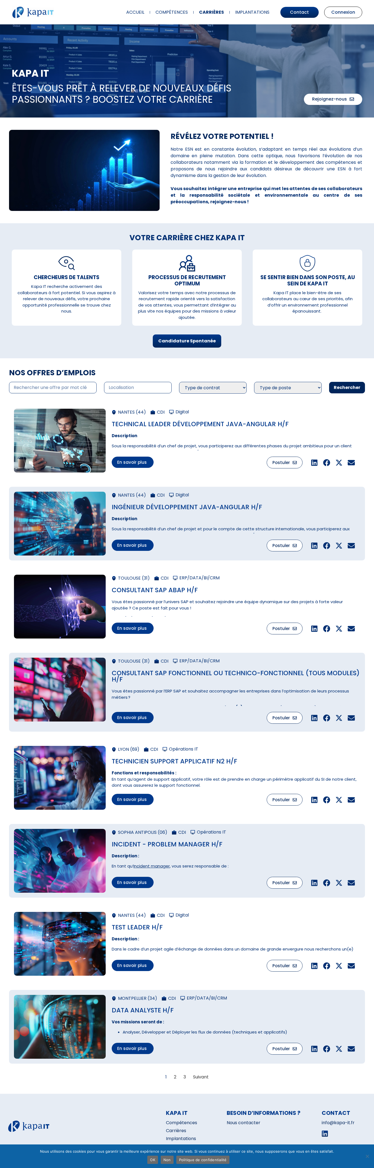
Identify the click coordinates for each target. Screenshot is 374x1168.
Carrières (211, 12)
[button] (133, 462)
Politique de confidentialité (203, 1160)
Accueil (135, 12)
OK (152, 1160)
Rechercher (347, 387)
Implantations (252, 12)
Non (167, 1160)
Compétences (172, 12)
